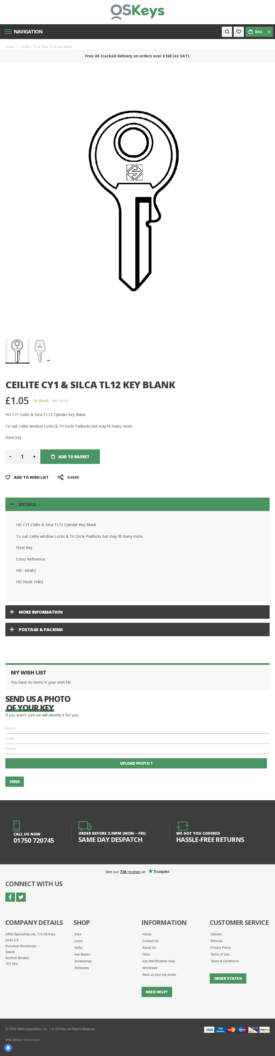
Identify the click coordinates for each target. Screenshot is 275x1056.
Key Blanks (82, 954)
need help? (157, 991)
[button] (42, 351)
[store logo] (137, 12)
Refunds (216, 941)
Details (27, 504)
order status (228, 978)
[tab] (137, 504)
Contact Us (150, 941)
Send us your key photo (159, 975)
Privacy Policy (221, 948)
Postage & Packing (41, 629)
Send (15, 781)
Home (10, 47)
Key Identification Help (158, 961)
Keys (77, 934)
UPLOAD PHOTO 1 (136, 763)
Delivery (216, 934)
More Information (40, 612)
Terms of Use (220, 954)
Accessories (83, 961)
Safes (78, 948)
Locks (78, 941)
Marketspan (32, 1040)
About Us (149, 948)
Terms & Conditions (225, 961)
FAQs (146, 954)
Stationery (81, 968)
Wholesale (149, 968)
